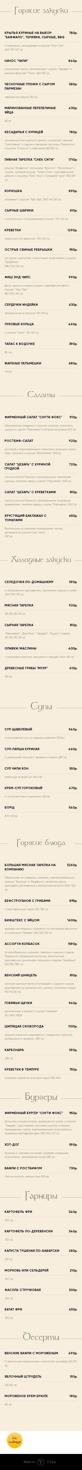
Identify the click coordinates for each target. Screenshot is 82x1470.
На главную (15, 1440)
